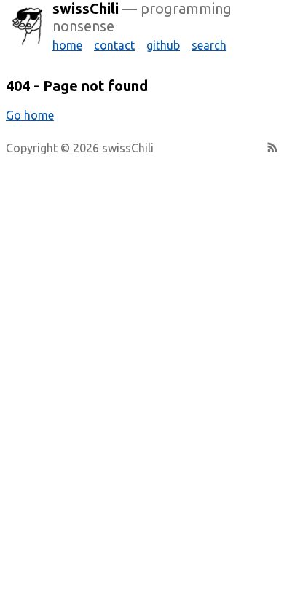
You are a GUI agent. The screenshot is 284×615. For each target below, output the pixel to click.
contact (114, 45)
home (67, 45)
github (163, 45)
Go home (30, 115)
